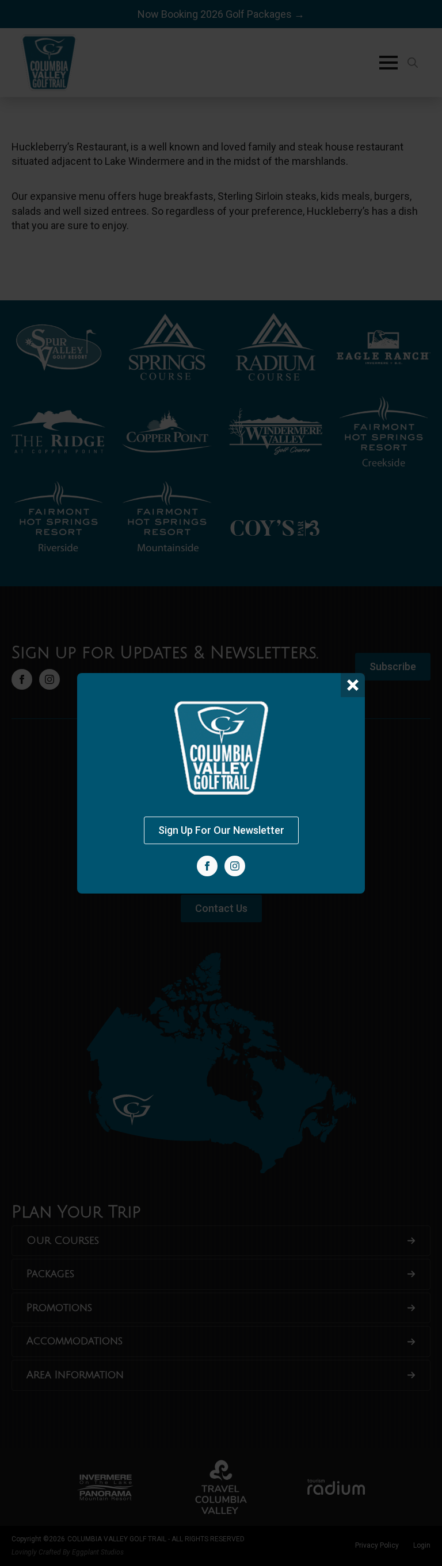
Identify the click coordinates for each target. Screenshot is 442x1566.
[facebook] (207, 866)
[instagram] (234, 866)
